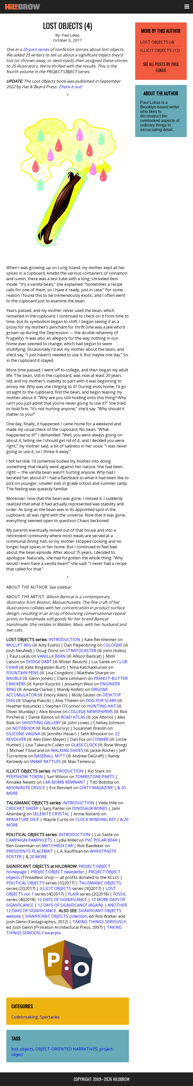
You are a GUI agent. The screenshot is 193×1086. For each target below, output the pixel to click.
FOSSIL (119, 894)
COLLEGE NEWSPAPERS (90, 711)
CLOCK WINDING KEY (95, 819)
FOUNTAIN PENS (22, 673)
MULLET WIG (18, 645)
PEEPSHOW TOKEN (24, 776)
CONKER (100, 739)
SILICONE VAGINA (23, 734)
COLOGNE (112, 645)
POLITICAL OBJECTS (25, 883)
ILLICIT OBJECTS (55, 888)
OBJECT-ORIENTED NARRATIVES (66, 1049)
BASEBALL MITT (49, 756)
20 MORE (38, 856)
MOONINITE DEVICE (25, 787)
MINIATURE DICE (22, 819)
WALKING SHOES (67, 750)
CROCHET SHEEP (22, 808)
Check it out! (70, 86)
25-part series (36, 49)
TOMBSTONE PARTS (95, 776)
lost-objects (22, 1049)
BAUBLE (14, 678)
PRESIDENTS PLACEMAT (29, 851)
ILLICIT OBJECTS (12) (160, 50)
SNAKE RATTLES (45, 761)
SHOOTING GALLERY (41, 722)
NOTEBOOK (23, 728)
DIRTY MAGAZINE (96, 787)
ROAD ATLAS (73, 717)
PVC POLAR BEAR (101, 840)
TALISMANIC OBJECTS (100, 883)
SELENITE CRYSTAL (51, 814)
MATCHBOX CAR (57, 845)
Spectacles (50, 1017)
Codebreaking (24, 1017)
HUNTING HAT (101, 706)
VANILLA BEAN (51, 656)
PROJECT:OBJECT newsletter (57, 872)
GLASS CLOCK (84, 745)
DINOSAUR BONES (90, 808)
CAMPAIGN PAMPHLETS (29, 840)
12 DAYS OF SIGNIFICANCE (62, 899)
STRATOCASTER (81, 650)
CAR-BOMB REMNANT (64, 782)
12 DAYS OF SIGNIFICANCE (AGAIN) (70, 905)
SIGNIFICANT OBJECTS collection (56, 916)
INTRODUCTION (64, 639)
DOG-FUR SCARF (101, 700)
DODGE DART (39, 661)
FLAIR (73, 894)
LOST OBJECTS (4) (157, 42)
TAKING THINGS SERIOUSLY (99, 921)
